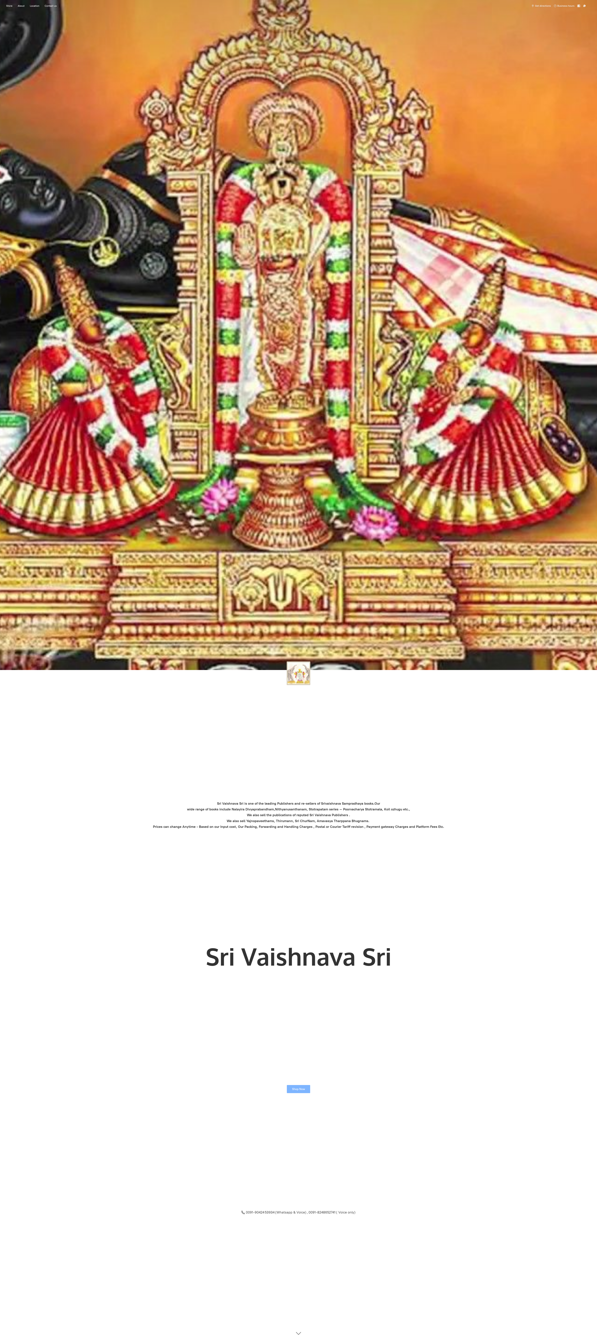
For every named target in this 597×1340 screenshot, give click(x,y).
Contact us (51, 5)
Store (9, 5)
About (21, 5)
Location (34, 5)
